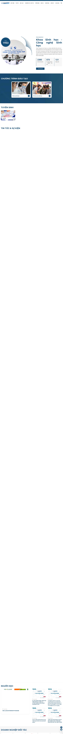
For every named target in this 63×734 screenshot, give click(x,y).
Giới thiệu (12, 4)
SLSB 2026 (57, 4)
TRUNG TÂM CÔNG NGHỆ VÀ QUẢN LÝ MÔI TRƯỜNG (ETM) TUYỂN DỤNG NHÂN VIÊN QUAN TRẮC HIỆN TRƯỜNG (55, 191)
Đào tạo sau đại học (37, 96)
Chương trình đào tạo (14, 78)
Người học (47, 4)
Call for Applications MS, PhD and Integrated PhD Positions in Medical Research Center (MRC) (42, 146)
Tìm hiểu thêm (5, 22)
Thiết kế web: (4, 230)
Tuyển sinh (37, 4)
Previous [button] (61, 21)
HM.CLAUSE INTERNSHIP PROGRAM (10, 181)
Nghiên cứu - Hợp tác (29, 4)
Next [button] (61, 18)
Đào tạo (44, 222)
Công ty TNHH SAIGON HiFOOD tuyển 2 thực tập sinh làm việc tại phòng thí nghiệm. (39, 191)
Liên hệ (54, 222)
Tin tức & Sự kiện (10, 128)
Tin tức (17, 4)
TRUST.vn (7, 230)
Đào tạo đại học (15, 96)
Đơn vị (44, 227)
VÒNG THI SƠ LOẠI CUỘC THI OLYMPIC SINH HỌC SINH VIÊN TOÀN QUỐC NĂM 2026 (11, 146)
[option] (31, 19)
